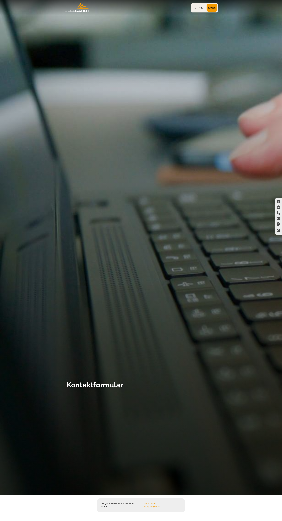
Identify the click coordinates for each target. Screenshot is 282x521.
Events (210, 42)
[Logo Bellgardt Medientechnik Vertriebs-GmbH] (77, 12)
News (209, 33)
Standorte (212, 50)
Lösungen (211, 16)
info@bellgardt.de (152, 506)
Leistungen (212, 24)
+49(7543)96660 (151, 503)
